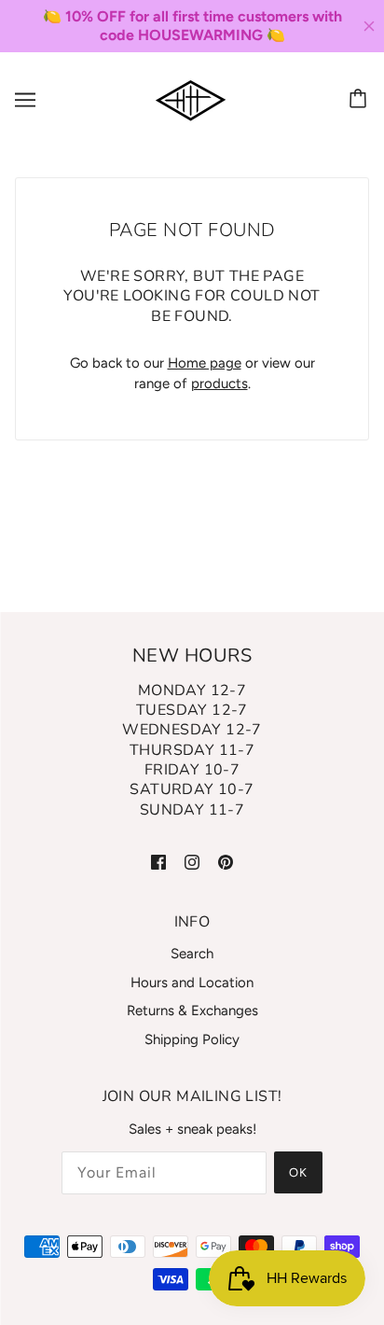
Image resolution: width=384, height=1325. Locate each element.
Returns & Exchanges (192, 1010)
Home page (204, 363)
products (219, 383)
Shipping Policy (192, 1039)
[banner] (190, 99)
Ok (298, 1172)
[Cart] (360, 100)
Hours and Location (192, 982)
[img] (158, 861)
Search (192, 953)
